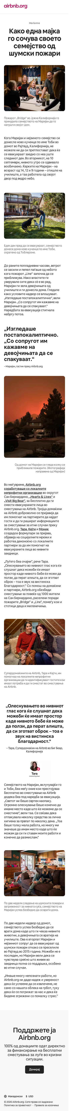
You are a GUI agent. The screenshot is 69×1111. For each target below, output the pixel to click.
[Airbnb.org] (15, 6)
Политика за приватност (17, 1105)
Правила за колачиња (46, 1105)
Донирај (34, 1069)
